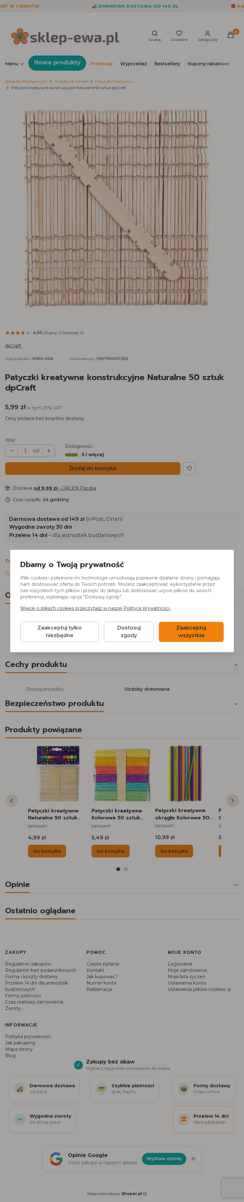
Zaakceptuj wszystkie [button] (191, 632)
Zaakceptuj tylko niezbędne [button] (59, 632)
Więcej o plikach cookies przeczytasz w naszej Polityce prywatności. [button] (95, 608)
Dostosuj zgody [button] (129, 632)
